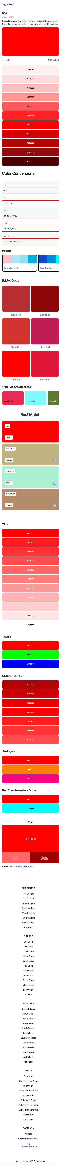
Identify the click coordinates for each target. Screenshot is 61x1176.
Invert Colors (28, 1086)
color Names (28, 1119)
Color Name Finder (28, 1100)
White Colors (28, 975)
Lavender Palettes (28, 1038)
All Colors (28, 995)
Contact (28, 1134)
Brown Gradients (28, 923)
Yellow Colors (28, 956)
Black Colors (28, 971)
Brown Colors (28, 951)
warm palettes (28, 1047)
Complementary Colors (28, 1081)
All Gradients (28, 927)
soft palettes (28, 1057)
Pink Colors (28, 947)
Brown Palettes (28, 1014)
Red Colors (28, 966)
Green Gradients (28, 908)
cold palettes (28, 1052)
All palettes (28, 1062)
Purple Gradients (28, 918)
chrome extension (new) (28, 1139)
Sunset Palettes (28, 1009)
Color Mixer (28, 1076)
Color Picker (28, 1115)
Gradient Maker (28, 1095)
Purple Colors (28, 980)
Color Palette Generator (28, 1110)
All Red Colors (28, 866)
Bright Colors (28, 990)
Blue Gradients (28, 898)
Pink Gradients (28, 894)
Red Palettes (28, 1023)
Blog (28, 1143)
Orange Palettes (28, 1019)
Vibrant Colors (28, 985)
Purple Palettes (28, 1028)
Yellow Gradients (28, 903)
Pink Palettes (28, 1033)
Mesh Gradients (28, 913)
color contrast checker (28, 1105)
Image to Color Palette (28, 1091)
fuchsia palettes (28, 1043)
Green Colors (28, 961)
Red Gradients (16, 866)
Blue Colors (28, 942)
